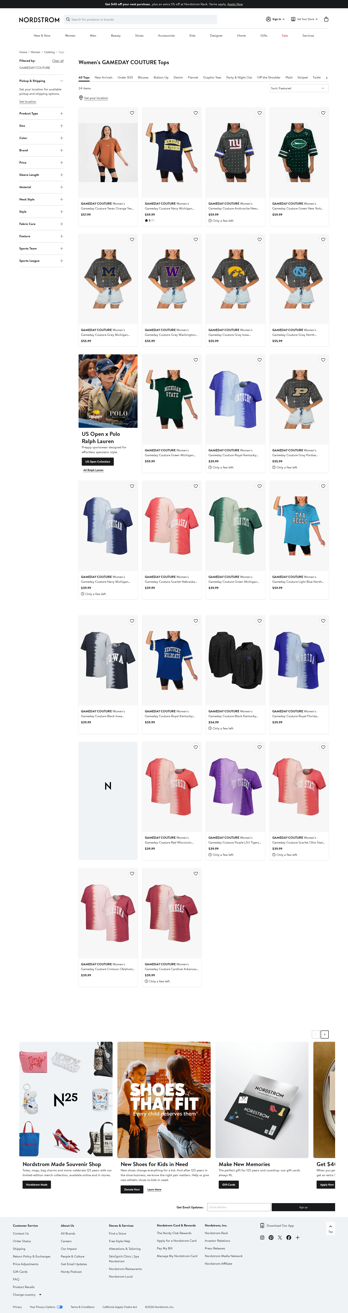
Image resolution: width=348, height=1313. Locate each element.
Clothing (49, 52)
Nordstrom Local (121, 1276)
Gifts (263, 36)
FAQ (16, 1279)
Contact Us (21, 1233)
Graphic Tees (212, 77)
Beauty (116, 36)
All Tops (84, 77)
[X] (280, 1238)
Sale (285, 36)
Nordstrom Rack (216, 1233)
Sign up (303, 1207)
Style (22, 211)
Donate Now (132, 1189)
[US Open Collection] (108, 391)
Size (22, 125)
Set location (27, 101)
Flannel (193, 77)
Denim (178, 77)
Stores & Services (121, 1225)
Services (308, 36)
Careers (66, 1241)
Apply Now (235, 4)
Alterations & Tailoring (125, 1248)
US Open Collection (97, 462)
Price (22, 162)
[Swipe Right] (325, 1034)
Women (70, 36)
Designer (216, 36)
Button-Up (161, 77)
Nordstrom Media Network (224, 1256)
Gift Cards (228, 1185)
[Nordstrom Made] (66, 1100)
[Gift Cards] (262, 1100)
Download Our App (280, 1225)
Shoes (139, 36)
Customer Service (25, 1225)
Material (25, 187)
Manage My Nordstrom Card (177, 1256)
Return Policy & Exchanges (32, 1256)
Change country (24, 1294)
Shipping (19, 1248)
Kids (193, 36)
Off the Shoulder (269, 77)
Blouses (143, 77)
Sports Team (28, 248)
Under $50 (125, 77)
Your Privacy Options (42, 1307)
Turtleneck (320, 77)
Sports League (29, 260)
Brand (23, 150)
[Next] (327, 77)
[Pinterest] (271, 1238)
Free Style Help (119, 1241)
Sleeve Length (29, 174)
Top (330, 1232)
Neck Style (26, 199)
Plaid (289, 77)
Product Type (28, 113)
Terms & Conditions (82, 1307)
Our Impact (69, 1248)
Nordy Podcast (71, 1271)
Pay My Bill (164, 1248)
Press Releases (215, 1248)
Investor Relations (217, 1240)
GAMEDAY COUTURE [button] (34, 67)
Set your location (96, 98)
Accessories (166, 36)
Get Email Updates (74, 1264)
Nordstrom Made (36, 1185)
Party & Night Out (239, 77)
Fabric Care (27, 224)
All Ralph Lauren (93, 470)
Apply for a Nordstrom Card (177, 1240)
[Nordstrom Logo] (39, 19)
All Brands (68, 1233)
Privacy (17, 1307)
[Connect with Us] (297, 1238)
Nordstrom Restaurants (125, 1269)
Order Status (22, 1241)
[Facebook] (288, 1238)
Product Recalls (24, 1287)
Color (23, 138)
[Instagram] (262, 1238)
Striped (302, 77)
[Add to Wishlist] (132, 113)
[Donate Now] (164, 1100)
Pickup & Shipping (32, 80)
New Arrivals (104, 77)
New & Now (42, 36)
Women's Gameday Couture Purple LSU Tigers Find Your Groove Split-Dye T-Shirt (233, 842)
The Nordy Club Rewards (174, 1233)
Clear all (58, 61)
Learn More (154, 1189)
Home (241, 36)
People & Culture (72, 1256)
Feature (24, 236)
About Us (67, 1225)
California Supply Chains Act (120, 1307)
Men (93, 36)
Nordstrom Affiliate (218, 1263)
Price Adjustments (25, 1264)
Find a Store (117, 1233)
